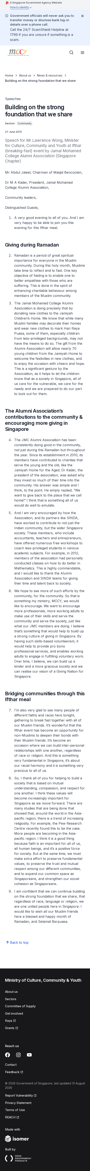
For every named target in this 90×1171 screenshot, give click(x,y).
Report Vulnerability (19, 1095)
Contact (11, 1065)
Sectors (10, 999)
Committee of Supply (20, 1006)
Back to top (19, 942)
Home (9, 75)
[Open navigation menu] (82, 53)
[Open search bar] (72, 53)
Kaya (10, 1021)
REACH (12, 1117)
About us (25, 75)
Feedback (14, 1072)
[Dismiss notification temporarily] (82, 16)
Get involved (14, 1013)
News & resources (49, 75)
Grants (11, 1028)
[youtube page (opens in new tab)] (29, 1054)
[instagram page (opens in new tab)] (18, 1054)
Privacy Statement (18, 1103)
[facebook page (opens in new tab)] (7, 1054)
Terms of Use (15, 1110)
